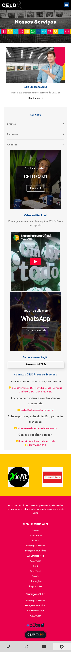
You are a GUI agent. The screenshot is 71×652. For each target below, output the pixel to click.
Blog (35, 565)
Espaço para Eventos (35, 545)
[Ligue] (9, 646)
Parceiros (12, 134)
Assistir (34, 188)
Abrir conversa (34, 330)
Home (35, 530)
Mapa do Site (35, 586)
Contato (35, 576)
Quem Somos (35, 535)
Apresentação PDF (35, 364)
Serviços (36, 540)
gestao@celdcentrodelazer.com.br (37, 410)
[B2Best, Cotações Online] (35, 625)
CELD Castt (35, 561)
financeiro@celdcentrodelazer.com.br (37, 441)
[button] (66, 4)
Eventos (11, 124)
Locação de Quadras (35, 550)
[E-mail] (44, 646)
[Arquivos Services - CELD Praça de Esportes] (12, 5)
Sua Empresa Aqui (35, 555)
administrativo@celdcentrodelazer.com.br (37, 428)
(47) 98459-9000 (37, 445)
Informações (35, 581)
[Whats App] (27, 646)
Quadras (12, 144)
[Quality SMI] (35, 635)
